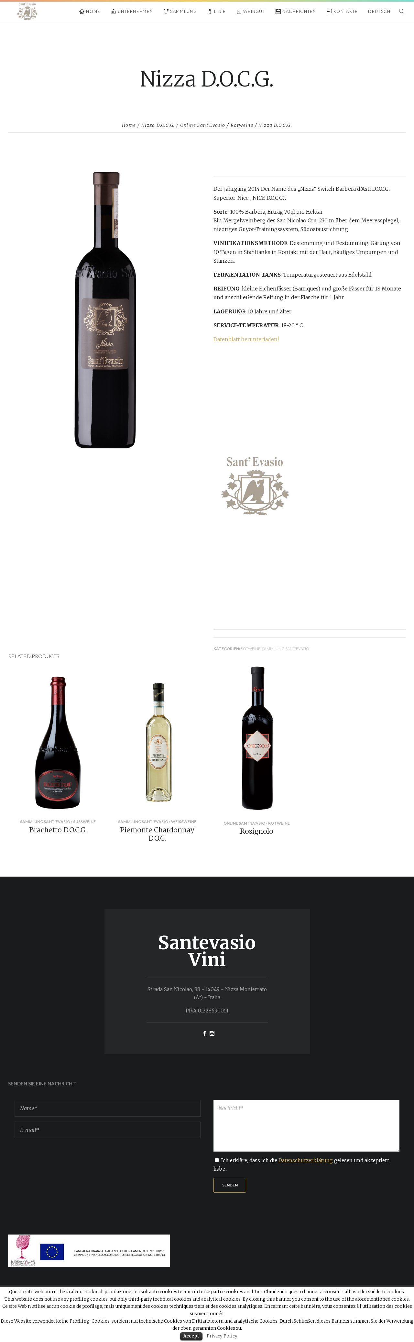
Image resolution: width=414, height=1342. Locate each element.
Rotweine (242, 125)
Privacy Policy (222, 1336)
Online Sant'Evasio (202, 125)
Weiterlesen (101, 804)
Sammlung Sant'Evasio (285, 648)
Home (129, 125)
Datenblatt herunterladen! (246, 339)
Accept (191, 1336)
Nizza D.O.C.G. (158, 125)
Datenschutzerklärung (305, 1160)
